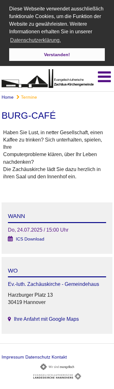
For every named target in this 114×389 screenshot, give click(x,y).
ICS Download (30, 239)
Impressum (13, 356)
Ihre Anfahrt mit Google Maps (46, 319)
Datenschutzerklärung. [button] (35, 40)
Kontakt (59, 356)
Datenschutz (37, 356)
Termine (28, 97)
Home (8, 97)
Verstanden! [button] (57, 54)
